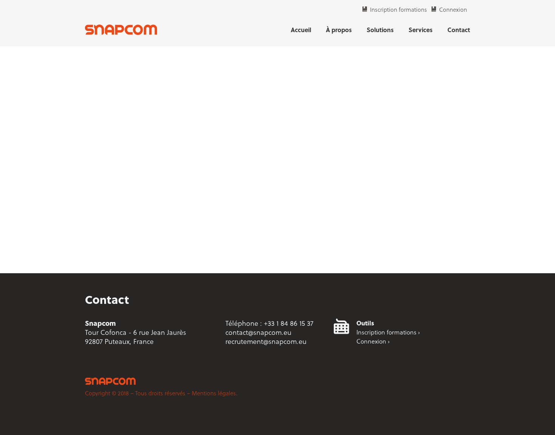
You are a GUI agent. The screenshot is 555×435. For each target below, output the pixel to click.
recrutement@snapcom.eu (266, 341)
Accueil (301, 30)
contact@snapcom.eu (258, 332)
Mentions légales (214, 393)
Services (421, 30)
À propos (339, 30)
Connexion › (373, 341)
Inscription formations (398, 9)
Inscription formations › (388, 332)
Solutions (380, 30)
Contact (458, 30)
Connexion (453, 9)
